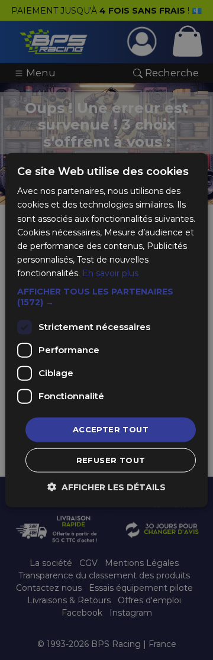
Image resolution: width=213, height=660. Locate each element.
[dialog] (106, 330)
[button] (106, 297)
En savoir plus (110, 273)
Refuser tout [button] (111, 459)
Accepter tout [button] (111, 429)
